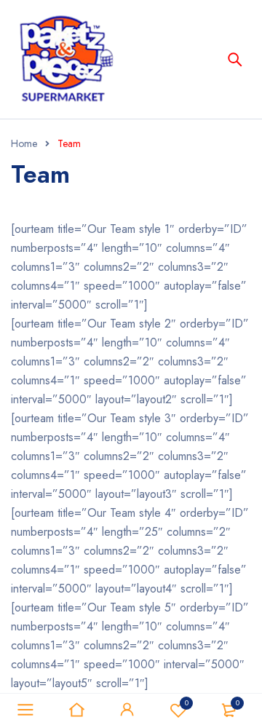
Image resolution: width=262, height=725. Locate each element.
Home (24, 143)
